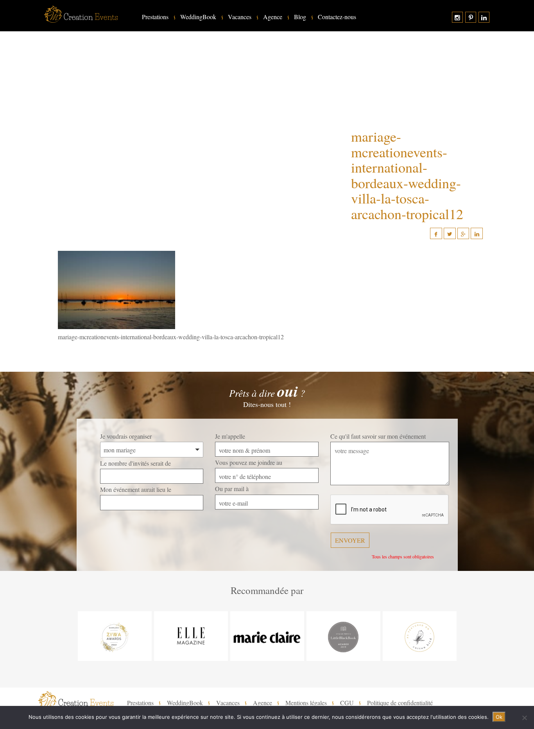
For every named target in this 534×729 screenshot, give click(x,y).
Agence (272, 17)
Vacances (239, 17)
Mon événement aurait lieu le (135, 489)
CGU (347, 703)
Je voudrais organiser (126, 436)
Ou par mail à (232, 488)
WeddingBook (198, 17)
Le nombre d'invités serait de (135, 463)
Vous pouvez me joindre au (248, 462)
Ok (499, 717)
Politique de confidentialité (400, 703)
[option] (115, 636)
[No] (524, 718)
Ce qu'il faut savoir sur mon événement (378, 436)
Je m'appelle (230, 436)
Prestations (155, 17)
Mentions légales (306, 703)
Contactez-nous (337, 17)
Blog (300, 17)
